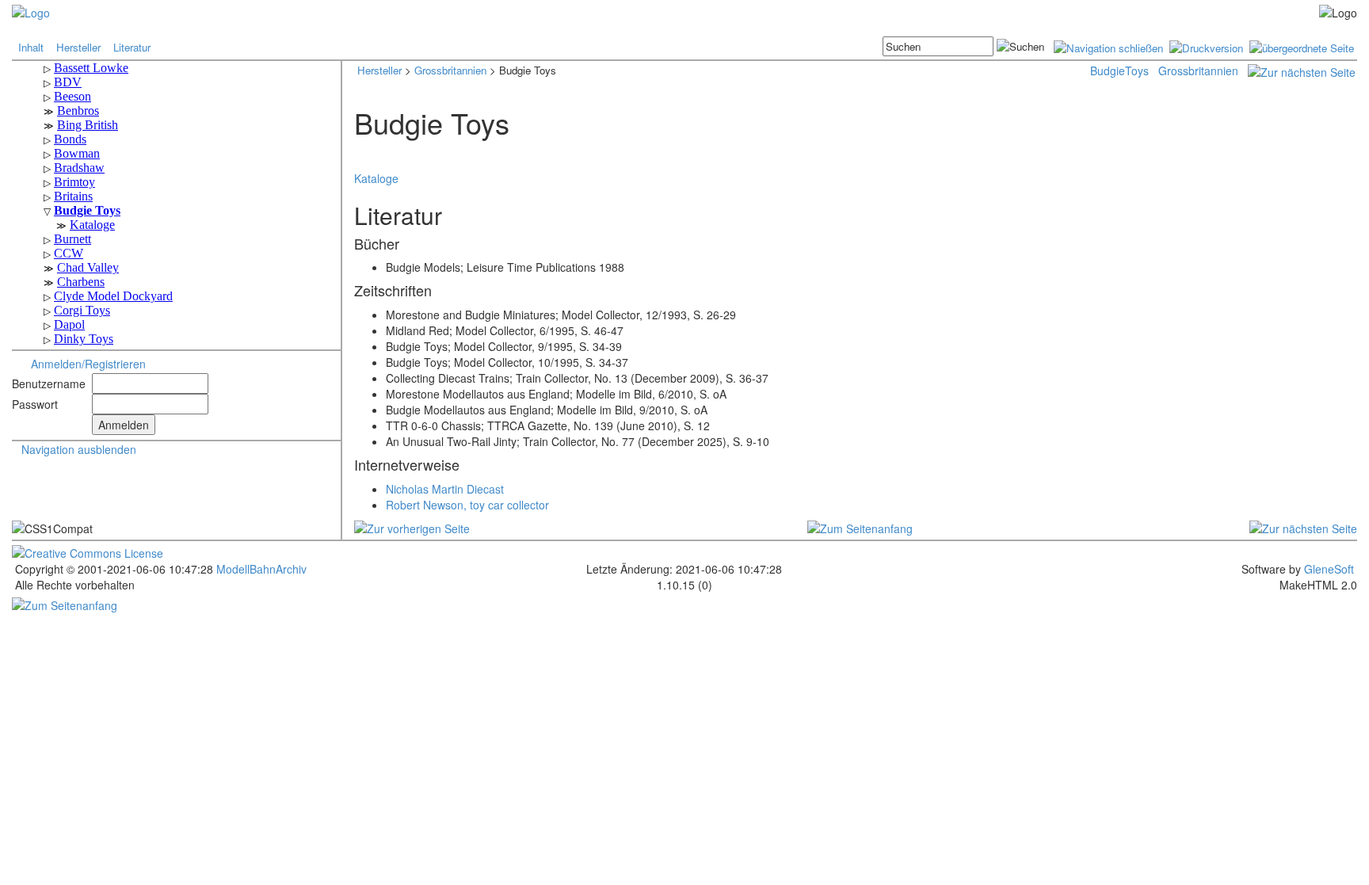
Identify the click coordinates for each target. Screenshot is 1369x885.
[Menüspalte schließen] (1108, 46)
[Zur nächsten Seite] (1302, 70)
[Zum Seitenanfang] (860, 527)
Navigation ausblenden (78, 449)
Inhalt (31, 47)
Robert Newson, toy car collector (467, 505)
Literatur (132, 47)
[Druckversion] (1206, 46)
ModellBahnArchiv (260, 569)
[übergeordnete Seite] (1301, 46)
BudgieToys (1119, 70)
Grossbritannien (450, 70)
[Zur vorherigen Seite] (412, 527)
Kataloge (376, 178)
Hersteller (78, 47)
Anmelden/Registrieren (88, 364)
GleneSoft (1329, 569)
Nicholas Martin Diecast (445, 489)
